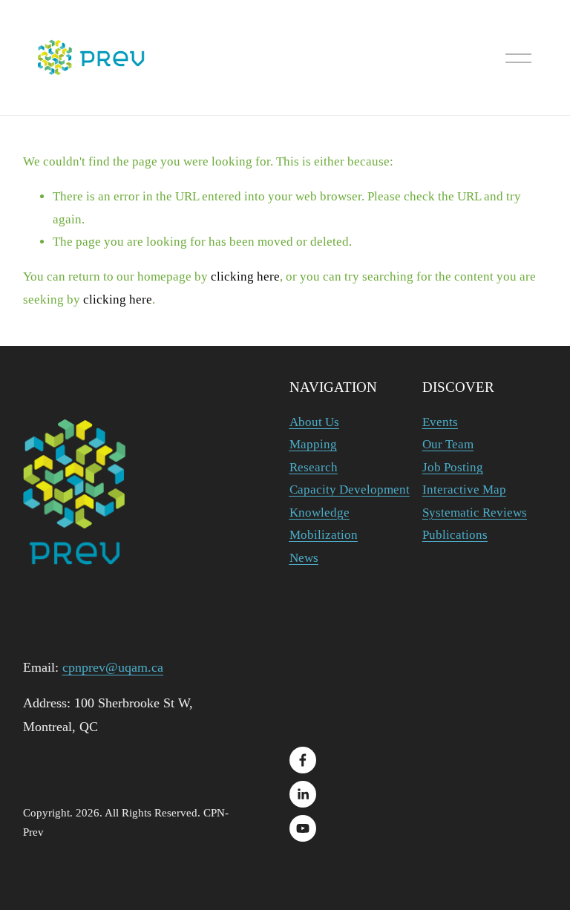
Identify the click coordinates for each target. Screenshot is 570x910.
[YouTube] (302, 828)
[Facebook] (302, 760)
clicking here (245, 276)
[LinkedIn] (302, 794)
